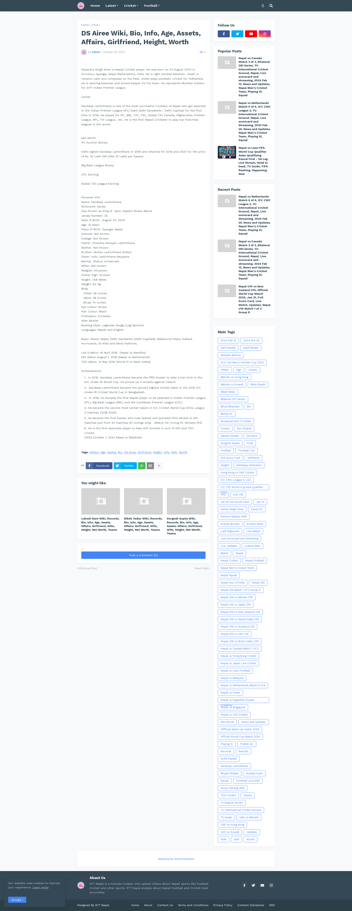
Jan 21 (260, 501)
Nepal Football (254, 560)
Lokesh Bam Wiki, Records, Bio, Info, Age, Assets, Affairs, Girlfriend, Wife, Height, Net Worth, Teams (100, 524)
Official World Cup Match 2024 (240, 736)
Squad (225, 780)
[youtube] (251, 33)
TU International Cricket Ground (241, 810)
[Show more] (159, 465)
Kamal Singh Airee (232, 509)
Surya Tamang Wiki (232, 788)
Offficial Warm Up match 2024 (240, 729)
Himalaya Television (249, 465)
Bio (120, 452)
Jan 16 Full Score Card (235, 501)
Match (224, 553)
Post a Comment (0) (143, 555)
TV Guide (226, 817)
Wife (224, 839)
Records (226, 751)
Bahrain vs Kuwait (232, 384)
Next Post (201, 568)
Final (250, 443)
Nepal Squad (229, 575)
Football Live (246, 450)
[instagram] (265, 33)
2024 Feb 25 (251, 340)
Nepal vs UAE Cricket (234, 714)
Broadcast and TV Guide (236, 421)
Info (166, 452)
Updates (251, 832)
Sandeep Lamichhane (234, 766)
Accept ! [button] (17, 899)
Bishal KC (227, 413)
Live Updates (229, 545)
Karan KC (257, 509)
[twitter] (237, 33)
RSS (272, 905)
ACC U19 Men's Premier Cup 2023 (242, 362)
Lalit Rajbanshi (230, 531)
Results (243, 751)
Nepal (239, 553)
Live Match (253, 531)
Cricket (225, 428)
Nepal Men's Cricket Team (237, 567)
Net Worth (227, 722)
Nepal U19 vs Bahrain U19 (237, 597)
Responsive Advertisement (176, 858)
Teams (247, 795)
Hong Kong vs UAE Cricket (237, 472)
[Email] (150, 465)
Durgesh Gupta (230, 443)
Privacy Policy (222, 905)
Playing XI (227, 744)
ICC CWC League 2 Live (236, 479)
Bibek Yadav (228, 391)
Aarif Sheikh (228, 347)
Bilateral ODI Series (233, 399)
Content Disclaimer (250, 905)
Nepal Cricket (229, 560)
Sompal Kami (254, 773)
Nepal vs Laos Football (235, 670)
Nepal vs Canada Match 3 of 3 (240, 648)
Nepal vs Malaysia (232, 677)
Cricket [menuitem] (130, 6)
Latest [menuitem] (111, 6)
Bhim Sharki (258, 384)
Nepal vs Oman (230, 692)
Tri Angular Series (232, 802)
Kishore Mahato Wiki (234, 516)
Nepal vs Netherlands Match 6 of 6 (243, 685)
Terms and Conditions (193, 905)
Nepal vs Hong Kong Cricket (238, 655)
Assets (111, 452)
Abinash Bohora (231, 355)
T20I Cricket (228, 795)
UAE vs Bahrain (248, 817)
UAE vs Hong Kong (232, 824)
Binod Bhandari (230, 406)
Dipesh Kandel (230, 435)
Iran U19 (238, 494)
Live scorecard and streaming (239, 538)
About (148, 905)
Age (102, 452)
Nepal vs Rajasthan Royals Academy (237, 700)
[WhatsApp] (141, 465)
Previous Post (88, 568)
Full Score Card (230, 457)
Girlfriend (144, 452)
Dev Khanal (244, 428)
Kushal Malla (255, 523)
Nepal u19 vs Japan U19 (236, 604)
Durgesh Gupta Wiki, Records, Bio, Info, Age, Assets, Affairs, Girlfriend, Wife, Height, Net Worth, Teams (185, 526)
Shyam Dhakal (230, 773)
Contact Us (165, 905)
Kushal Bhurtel (230, 523)
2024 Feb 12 (228, 340)
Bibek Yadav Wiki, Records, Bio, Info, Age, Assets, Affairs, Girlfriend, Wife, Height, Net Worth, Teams (143, 524)
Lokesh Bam (252, 545)
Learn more (40, 887)
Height (157, 452)
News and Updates (253, 722)
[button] (262, 5)
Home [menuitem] (95, 6)
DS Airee (130, 452)
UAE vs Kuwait (230, 832)
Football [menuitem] (150, 6)
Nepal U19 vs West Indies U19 (239, 641)
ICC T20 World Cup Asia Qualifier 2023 (242, 488)
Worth (183, 452)
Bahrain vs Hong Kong (234, 377)
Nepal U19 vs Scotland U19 (237, 626)
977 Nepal (102, 905)
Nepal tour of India (232, 582)
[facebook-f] (224, 33)
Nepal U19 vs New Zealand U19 (240, 611)
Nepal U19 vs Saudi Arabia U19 (240, 619)
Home (85, 25)
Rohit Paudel (229, 758)
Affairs (95, 25)
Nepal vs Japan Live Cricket (238, 663)
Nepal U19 (258, 582)
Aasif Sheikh (250, 347)
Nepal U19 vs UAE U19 (235, 633)
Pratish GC (246, 744)
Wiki (174, 452)
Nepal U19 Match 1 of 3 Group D (241, 589)
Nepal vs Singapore (233, 707)
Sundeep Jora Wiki (248, 780)
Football (226, 450)
